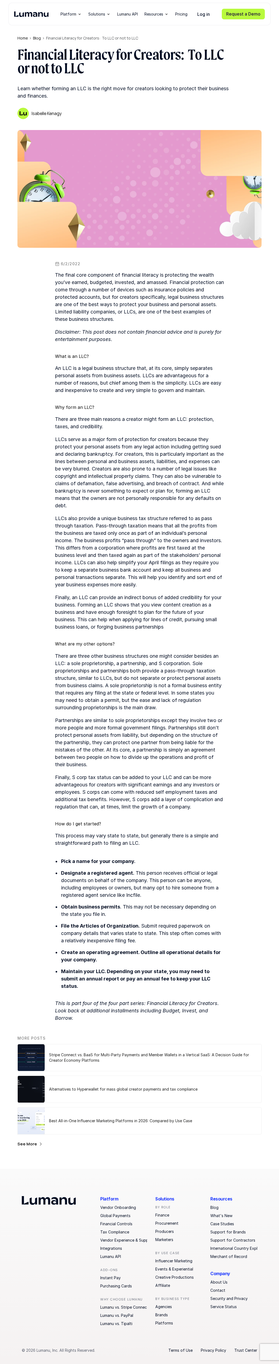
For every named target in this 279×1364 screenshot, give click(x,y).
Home (22, 38)
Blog (37, 38)
